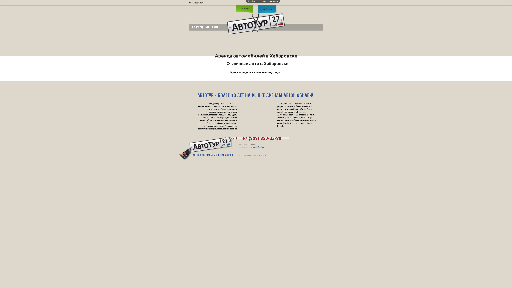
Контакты (267, 9)
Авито (318, 10)
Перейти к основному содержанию (263, 1)
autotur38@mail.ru (257, 147)
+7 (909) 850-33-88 (223, 2)
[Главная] (256, 24)
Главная (244, 8)
